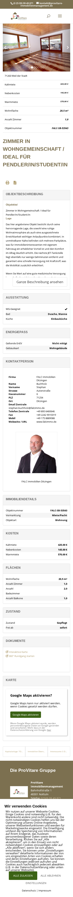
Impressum (44, 890)
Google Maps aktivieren (26, 714)
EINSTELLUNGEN (36, 883)
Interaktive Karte (18, 652)
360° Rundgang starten (21, 656)
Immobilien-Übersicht (36, 751)
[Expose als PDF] (15, 182)
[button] (5, 47)
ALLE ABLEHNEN (51, 875)
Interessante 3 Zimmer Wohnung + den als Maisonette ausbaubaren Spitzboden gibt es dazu (59, 751)
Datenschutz (29, 890)
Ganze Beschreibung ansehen (39, 282)
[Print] (7, 182)
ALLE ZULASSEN (23, 875)
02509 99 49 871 (51, 798)
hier (49, 730)
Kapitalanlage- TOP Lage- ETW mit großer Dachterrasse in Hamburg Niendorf (14, 751)
